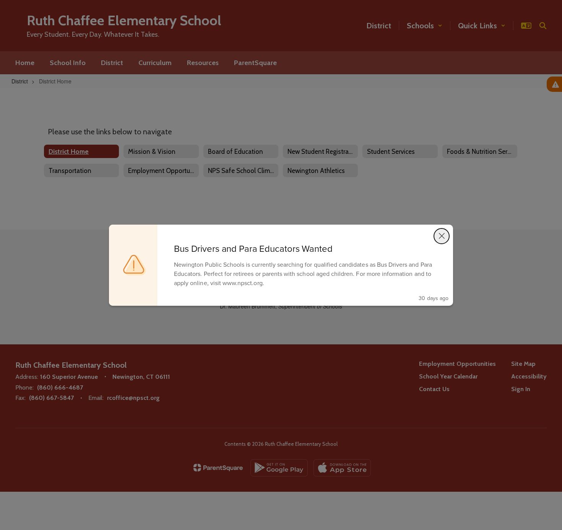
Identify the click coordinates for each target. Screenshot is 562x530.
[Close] (441, 236)
